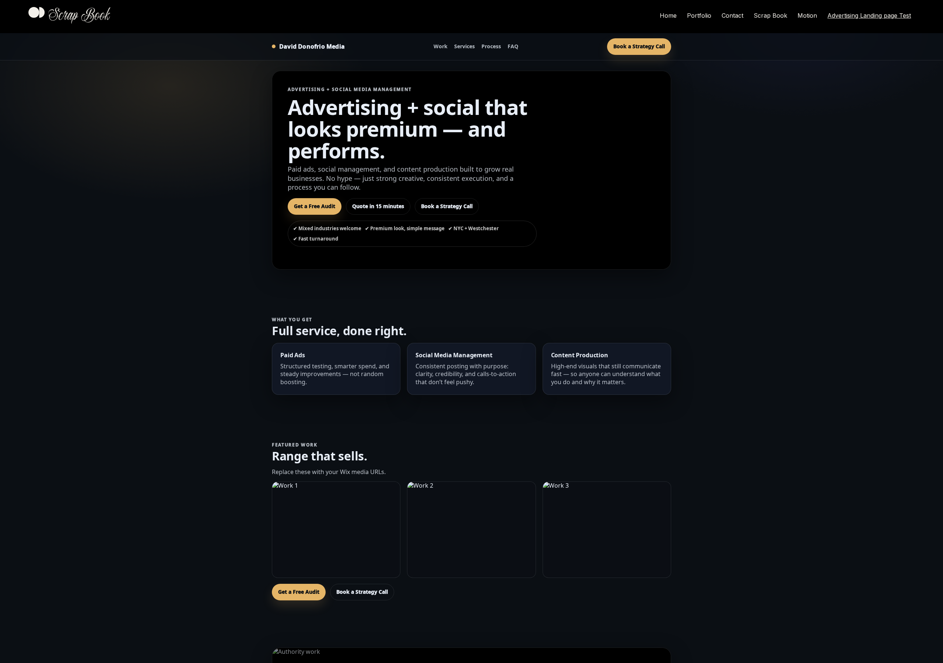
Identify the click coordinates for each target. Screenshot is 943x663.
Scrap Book (79, 16)
